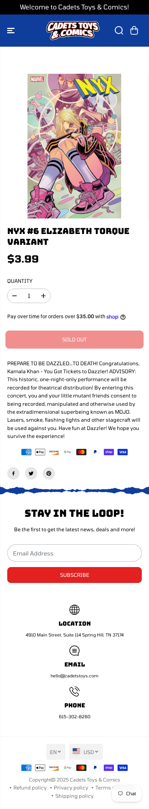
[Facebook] (13, 473)
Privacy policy (71, 787)
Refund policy (30, 787)
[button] (11, 30)
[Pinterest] (49, 473)
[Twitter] (31, 473)
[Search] (119, 30)
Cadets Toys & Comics (95, 780)
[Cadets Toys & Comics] (73, 30)
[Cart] (134, 30)
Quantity (20, 281)
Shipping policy (74, 796)
